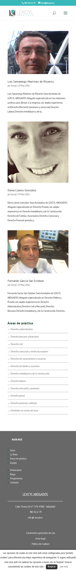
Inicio (12, 450)
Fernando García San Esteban (26, 281)
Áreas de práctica (18, 458)
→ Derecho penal (16, 395)
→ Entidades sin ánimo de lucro (23, 410)
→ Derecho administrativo (20, 329)
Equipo (13, 462)
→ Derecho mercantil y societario (23, 388)
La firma (14, 454)
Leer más (64, 566)
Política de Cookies (40, 544)
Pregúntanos (16, 478)
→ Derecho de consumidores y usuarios (27, 358)
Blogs (12, 474)
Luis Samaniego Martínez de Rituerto (31, 81)
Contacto (14, 482)
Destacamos (15, 470)
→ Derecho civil (15, 344)
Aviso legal (40, 538)
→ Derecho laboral (17, 381)
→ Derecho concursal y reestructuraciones (28, 351)
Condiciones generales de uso (40, 533)
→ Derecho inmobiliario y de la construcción (28, 373)
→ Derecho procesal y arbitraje (22, 403)
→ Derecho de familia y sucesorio (23, 366)
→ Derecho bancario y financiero (23, 336)
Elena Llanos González (22, 190)
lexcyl (13, 85)
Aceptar (52, 566)
